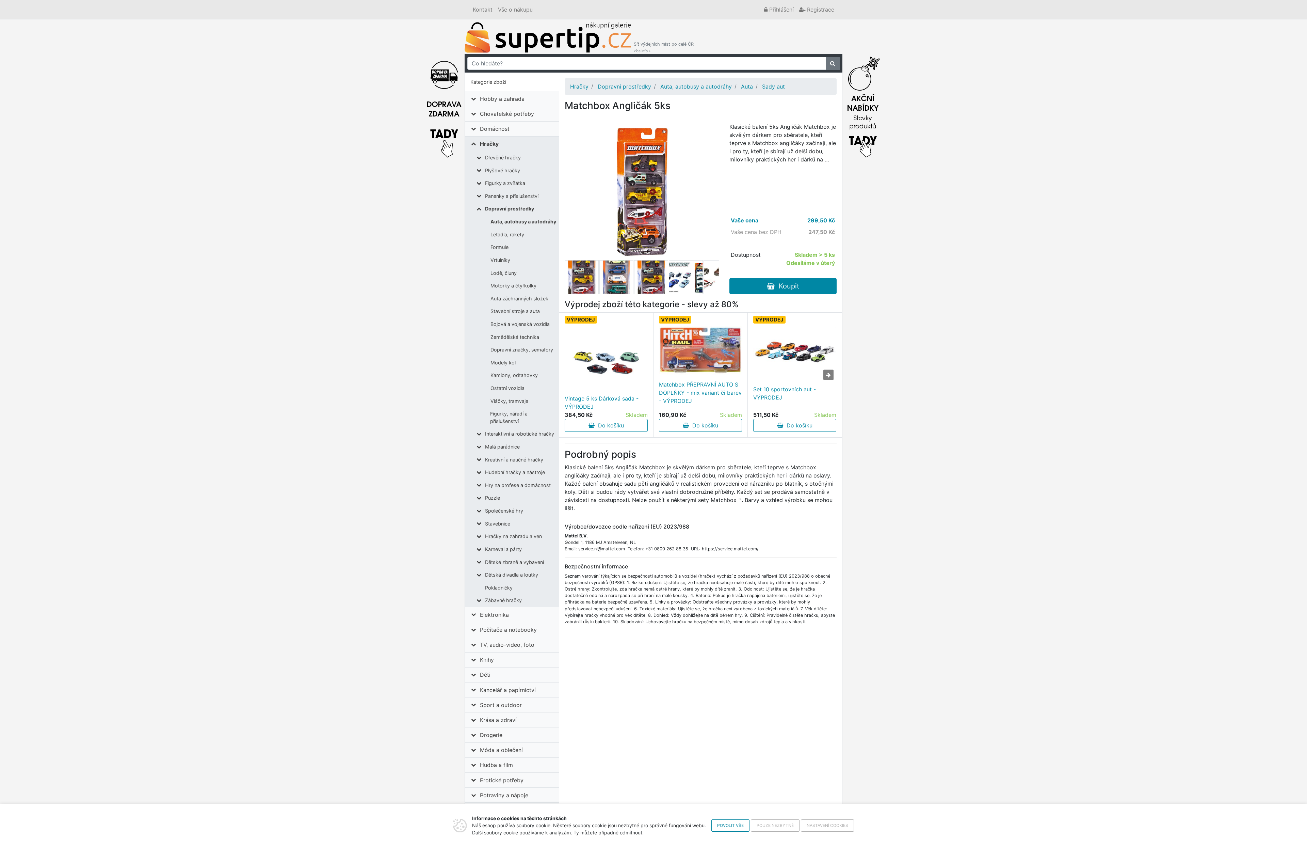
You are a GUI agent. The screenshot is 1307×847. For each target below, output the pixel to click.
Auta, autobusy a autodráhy (523, 221)
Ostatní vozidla (507, 388)
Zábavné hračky (503, 600)
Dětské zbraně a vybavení (514, 562)
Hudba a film (496, 765)
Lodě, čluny (503, 273)
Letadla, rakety (507, 234)
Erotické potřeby (501, 780)
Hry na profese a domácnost (518, 485)
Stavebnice (497, 524)
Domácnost (495, 128)
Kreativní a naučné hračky (514, 459)
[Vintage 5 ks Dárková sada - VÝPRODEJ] (606, 360)
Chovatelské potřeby (507, 113)
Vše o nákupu (515, 9)
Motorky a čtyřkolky (513, 285)
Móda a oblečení (501, 750)
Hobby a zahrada (502, 98)
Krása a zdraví (498, 720)
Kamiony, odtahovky (514, 375)
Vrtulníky (500, 260)
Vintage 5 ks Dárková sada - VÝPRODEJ (602, 402)
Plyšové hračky (502, 170)
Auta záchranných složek (519, 298)
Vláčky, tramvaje (509, 401)
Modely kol (503, 362)
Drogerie (491, 735)
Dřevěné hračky (503, 157)
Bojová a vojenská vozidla (520, 324)
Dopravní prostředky (509, 208)
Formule (499, 247)
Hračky (489, 143)
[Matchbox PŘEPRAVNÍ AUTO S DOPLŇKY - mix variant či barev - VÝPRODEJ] (700, 350)
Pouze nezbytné (775, 825)
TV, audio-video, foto (507, 644)
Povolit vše (730, 825)
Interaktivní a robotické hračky (519, 434)
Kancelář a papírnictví (508, 690)
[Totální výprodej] (862, 105)
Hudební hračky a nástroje (515, 472)
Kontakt (483, 9)
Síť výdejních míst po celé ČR (664, 47)
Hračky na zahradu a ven (513, 536)
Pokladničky (499, 588)
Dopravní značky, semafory (521, 349)
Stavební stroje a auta (515, 311)
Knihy (487, 659)
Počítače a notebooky (508, 629)
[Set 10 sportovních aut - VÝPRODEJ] (794, 351)
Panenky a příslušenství (511, 196)
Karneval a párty (503, 549)
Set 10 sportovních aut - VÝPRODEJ (784, 393)
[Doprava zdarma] (444, 105)
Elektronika (494, 614)
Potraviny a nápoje (504, 795)
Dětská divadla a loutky (511, 575)
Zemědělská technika (514, 337)
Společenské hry (504, 511)
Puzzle (492, 498)
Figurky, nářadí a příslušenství (509, 417)
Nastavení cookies (827, 825)
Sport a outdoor (501, 705)
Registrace (819, 9)
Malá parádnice (502, 447)
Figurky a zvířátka (505, 183)
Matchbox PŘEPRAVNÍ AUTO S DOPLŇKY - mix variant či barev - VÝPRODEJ (700, 392)
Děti (485, 674)
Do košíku (609, 425)
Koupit (787, 286)
